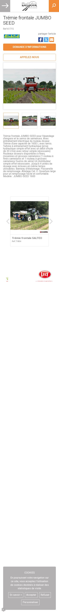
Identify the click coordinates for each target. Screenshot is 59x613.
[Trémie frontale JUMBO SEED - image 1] (11, 121)
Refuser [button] (45, 594)
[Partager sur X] (46, 39)
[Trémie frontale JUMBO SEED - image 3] (48, 121)
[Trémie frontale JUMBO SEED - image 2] (29, 121)
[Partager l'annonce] (51, 39)
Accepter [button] (31, 594)
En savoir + (16, 594)
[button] (29, 57)
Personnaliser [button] (30, 602)
